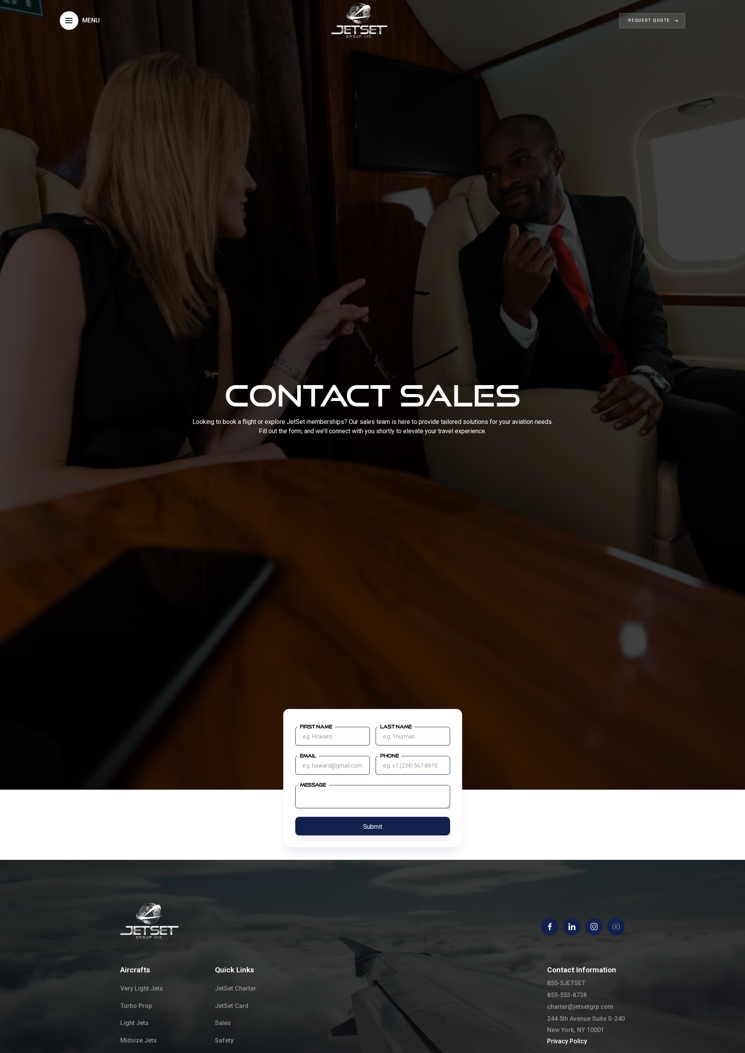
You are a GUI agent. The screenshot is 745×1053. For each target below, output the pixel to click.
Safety (224, 1040)
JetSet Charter (235, 988)
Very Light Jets (141, 988)
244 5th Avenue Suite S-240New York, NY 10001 (586, 1024)
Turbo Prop (136, 1006)
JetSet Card (231, 1006)
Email (308, 755)
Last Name (396, 726)
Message (313, 784)
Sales (223, 1023)
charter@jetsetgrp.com (580, 1006)
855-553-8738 (567, 995)
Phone (389, 755)
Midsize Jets (138, 1040)
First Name (316, 726)
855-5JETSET (566, 983)
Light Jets (134, 1023)
